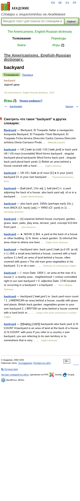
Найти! (71, 21)
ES (67, 3)
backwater (16, 106)
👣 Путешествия (9, 369)
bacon (69, 106)
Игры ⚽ (58, 45)
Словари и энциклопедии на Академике (33, 14)
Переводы (58, 38)
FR (74, 3)
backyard (10, 149)
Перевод (27, 74)
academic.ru (15, 6)
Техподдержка (25, 363)
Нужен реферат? (31, 100)
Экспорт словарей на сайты (15, 374)
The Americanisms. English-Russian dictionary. (40, 31)
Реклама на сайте (42, 363)
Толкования (21, 38)
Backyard (10, 130)
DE (60, 3)
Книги (21, 45)
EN (53, 3)
